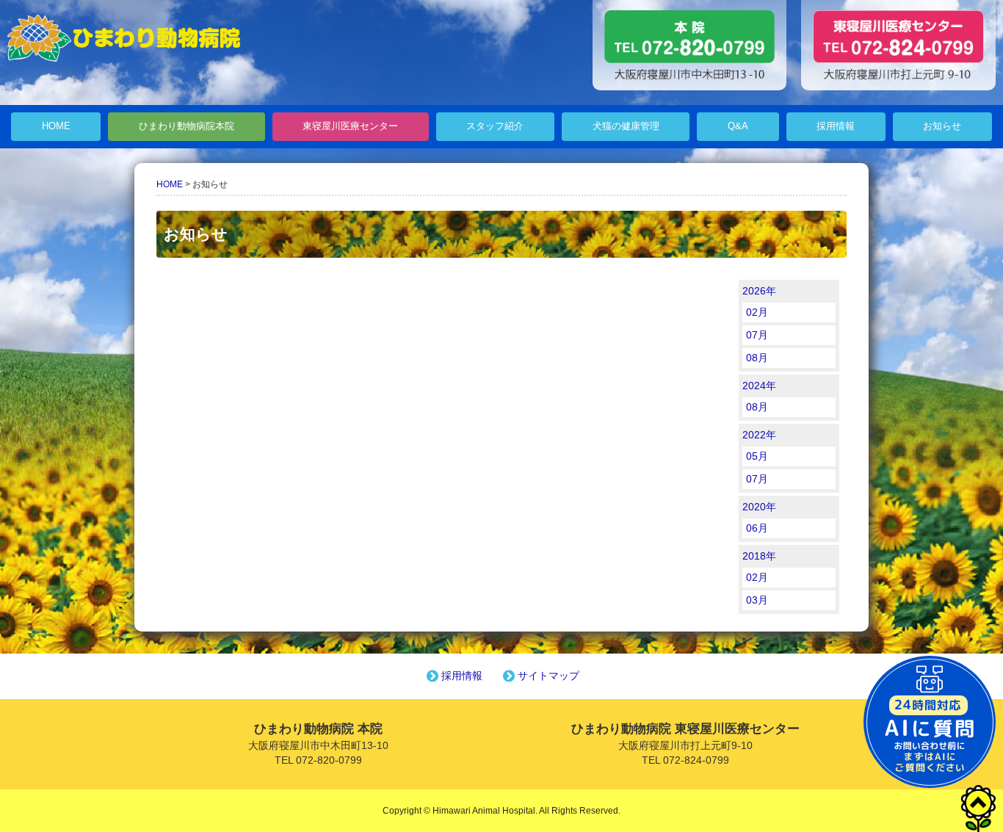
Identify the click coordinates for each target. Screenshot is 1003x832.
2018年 (759, 556)
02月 (757, 312)
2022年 (759, 435)
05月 (757, 456)
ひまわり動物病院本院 (186, 126)
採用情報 (835, 126)
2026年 (759, 291)
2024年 (759, 385)
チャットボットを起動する (929, 722)
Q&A (738, 126)
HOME (56, 126)
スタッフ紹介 (495, 126)
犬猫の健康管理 (626, 126)
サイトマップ (548, 675)
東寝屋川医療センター (350, 126)
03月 (757, 600)
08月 (757, 357)
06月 (757, 528)
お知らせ (942, 126)
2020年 (759, 507)
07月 (757, 335)
